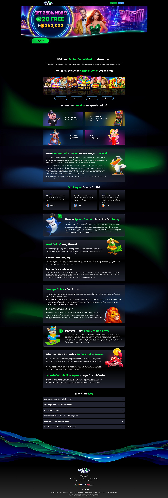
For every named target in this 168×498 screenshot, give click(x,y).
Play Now (40, 41)
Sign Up (113, 3)
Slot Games (79, 481)
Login (121, 3)
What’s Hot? (95, 3)
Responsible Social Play (92, 479)
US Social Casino (87, 481)
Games (74, 3)
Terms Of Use (73, 479)
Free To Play (80, 3)
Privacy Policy (81, 479)
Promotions (88, 3)
